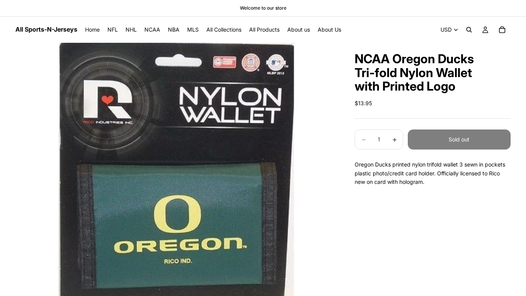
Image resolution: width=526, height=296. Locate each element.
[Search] (469, 29)
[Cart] (502, 29)
